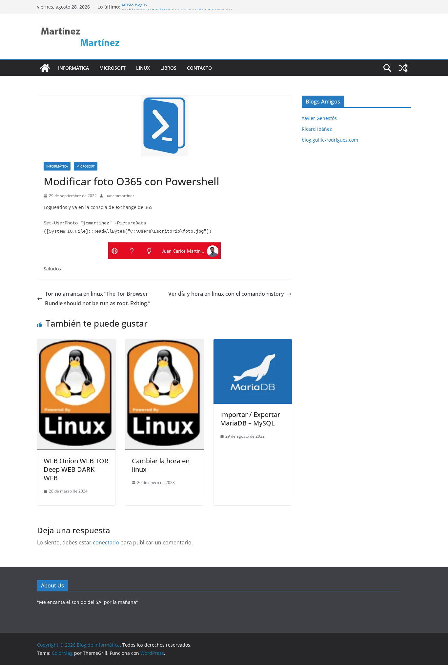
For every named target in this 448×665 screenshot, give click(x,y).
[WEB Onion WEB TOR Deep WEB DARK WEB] (76, 343)
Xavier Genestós (319, 118)
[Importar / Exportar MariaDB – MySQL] (253, 343)
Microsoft (112, 68)
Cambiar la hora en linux (161, 465)
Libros (168, 68)
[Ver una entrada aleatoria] (403, 68)
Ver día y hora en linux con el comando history (226, 293)
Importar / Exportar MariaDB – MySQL (250, 418)
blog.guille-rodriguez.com (330, 140)
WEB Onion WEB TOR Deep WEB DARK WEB (76, 469)
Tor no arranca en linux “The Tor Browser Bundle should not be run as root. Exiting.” (97, 298)
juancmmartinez (119, 195)
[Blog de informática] (45, 68)
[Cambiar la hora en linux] (164, 343)
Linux (143, 68)
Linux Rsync (135, 7)
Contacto (199, 68)
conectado (106, 542)
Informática (73, 68)
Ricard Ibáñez (317, 129)
